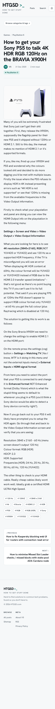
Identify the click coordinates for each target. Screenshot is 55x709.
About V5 (20, 617)
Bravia (18, 504)
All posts (7, 617)
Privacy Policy (22, 626)
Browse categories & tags (17, 23)
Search (43, 8)
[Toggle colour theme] (52, 8)
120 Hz (10, 498)
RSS (17, 621)
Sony (44, 510)
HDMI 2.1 (31, 504)
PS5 (8, 510)
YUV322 (22, 516)
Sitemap (7, 621)
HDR (43, 504)
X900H (10, 516)
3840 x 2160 (36, 498)
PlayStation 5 (18, 35)
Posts (32, 8)
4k (8, 504)
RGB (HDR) (31, 510)
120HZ (22, 498)
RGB (18, 510)
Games (7, 35)
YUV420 (35, 516)
